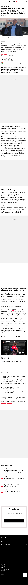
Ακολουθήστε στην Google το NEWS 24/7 (10, 397)
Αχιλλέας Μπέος (14, 366)
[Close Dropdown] (26, 537)
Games (7, 401)
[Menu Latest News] (26, 1)
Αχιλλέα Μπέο (14, 69)
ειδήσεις (10, 398)
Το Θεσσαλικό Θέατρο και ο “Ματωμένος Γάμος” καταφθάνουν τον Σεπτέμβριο (13, 380)
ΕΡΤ (13, 310)
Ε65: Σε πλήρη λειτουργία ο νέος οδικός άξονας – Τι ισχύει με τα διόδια (15, 391)
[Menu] (2, 1)
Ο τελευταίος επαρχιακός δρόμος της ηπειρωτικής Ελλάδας (12, 388)
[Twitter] (5, 59)
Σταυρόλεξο (19, 401)
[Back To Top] (25, 575)
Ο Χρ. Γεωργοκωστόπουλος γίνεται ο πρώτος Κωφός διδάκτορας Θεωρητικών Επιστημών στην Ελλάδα (14, 376)
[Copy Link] (12, 59)
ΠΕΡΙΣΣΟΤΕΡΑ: (4, 372)
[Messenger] (9, 59)
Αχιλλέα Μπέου (9, 296)
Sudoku (24, 401)
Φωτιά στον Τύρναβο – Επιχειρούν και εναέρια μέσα (14, 384)
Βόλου (21, 293)
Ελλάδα (3, 6)
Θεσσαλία (8, 6)
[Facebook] (2, 59)
